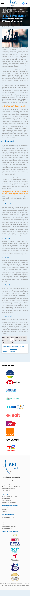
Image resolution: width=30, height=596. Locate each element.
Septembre (13, 349)
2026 (3, 337)
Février (9, 346)
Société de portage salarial (9, 496)
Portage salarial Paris (7, 519)
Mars (13, 346)
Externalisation (6, 508)
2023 (16, 337)
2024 (12, 337)
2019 (8, 340)
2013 (8, 343)
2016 (20, 340)
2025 (8, 337)
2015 (24, 340)
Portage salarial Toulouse (9, 526)
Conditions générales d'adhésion (20, 584)
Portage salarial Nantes (8, 525)
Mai (19, 346)
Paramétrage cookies (7, 585)
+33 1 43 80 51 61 (6, 490)
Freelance (4, 509)
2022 (20, 337)
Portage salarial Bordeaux (9, 523)
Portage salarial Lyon (7, 521)
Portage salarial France (8, 517)
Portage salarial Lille (7, 528)
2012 (12, 343)
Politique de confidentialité (21, 585)
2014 (3, 343)
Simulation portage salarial (9, 502)
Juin (22, 346)
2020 (3, 340)
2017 (16, 340)
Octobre (20, 349)
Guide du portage (6, 500)
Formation (4, 511)
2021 (24, 337)
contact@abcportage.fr (8, 488)
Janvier (4, 346)
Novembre (5, 351)
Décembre (12, 351)
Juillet (4, 349)
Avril (16, 346)
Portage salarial (6, 498)
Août (8, 349)
